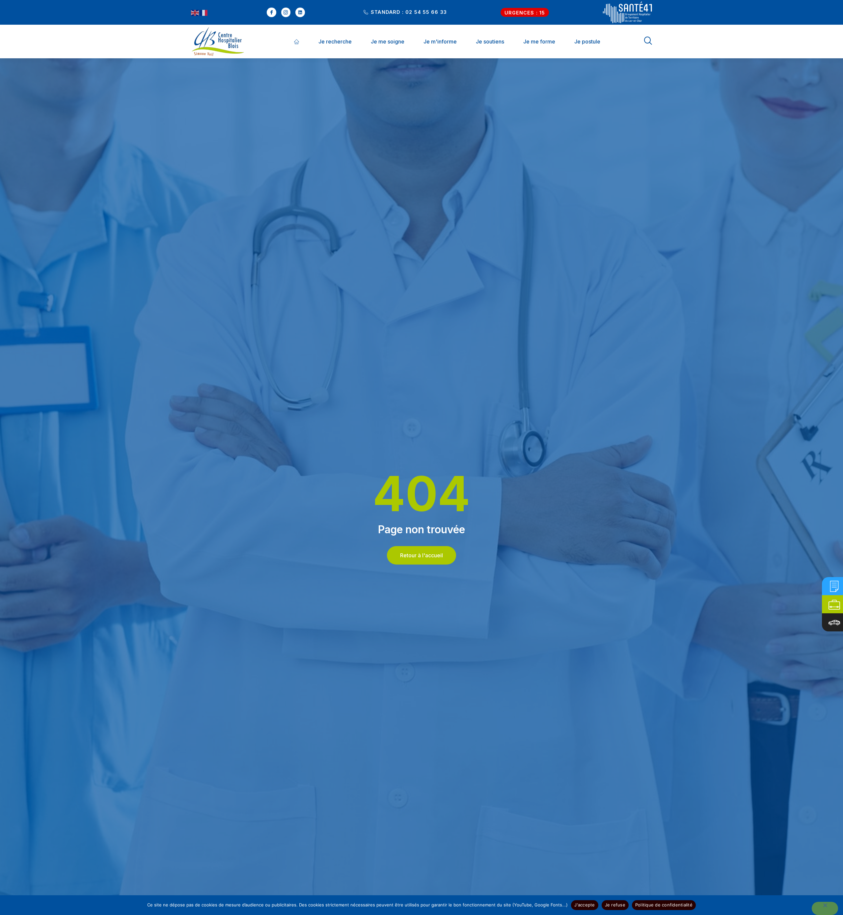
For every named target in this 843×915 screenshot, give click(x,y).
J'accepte (584, 904)
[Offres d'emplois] (834, 604)
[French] (204, 12)
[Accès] (834, 622)
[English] (195, 12)
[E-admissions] (834, 586)
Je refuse (615, 904)
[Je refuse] (825, 908)
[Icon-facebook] (271, 12)
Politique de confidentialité (664, 904)
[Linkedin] (300, 12)
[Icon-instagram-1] (286, 12)
